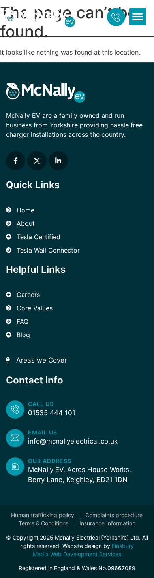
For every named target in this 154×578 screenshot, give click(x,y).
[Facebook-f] (15, 160)
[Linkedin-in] (58, 160)
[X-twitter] (37, 160)
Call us (41, 403)
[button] (137, 16)
